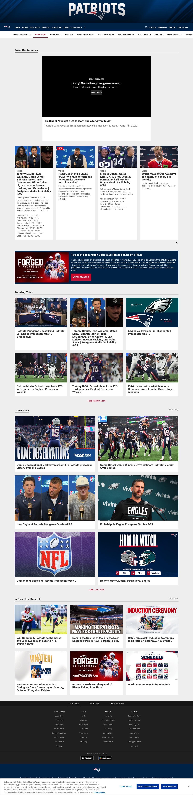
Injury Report (83, 724)
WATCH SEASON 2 (81, 277)
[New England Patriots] (96, 770)
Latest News (59, 716)
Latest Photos (59, 729)
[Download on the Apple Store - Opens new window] (87, 758)
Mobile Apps (134, 733)
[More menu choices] (85, 27)
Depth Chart (84, 720)
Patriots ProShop (134, 716)
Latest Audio (59, 724)
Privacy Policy (99, 792)
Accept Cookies (169, 786)
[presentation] (177, 243)
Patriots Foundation (59, 733)
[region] (96, 786)
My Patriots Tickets (108, 720)
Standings (83, 742)
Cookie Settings (126, 786)
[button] (96, 92)
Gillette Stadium (108, 737)
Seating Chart (108, 733)
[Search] (146, 27)
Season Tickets (108, 724)
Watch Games (108, 742)
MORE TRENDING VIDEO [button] (96, 401)
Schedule (83, 737)
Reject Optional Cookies (148, 786)
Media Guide (134, 737)
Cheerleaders (59, 742)
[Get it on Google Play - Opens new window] (105, 759)
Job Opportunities (134, 742)
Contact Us (134, 746)
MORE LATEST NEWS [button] (96, 590)
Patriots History (59, 737)
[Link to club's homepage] (7, 27)
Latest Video (59, 720)
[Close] (189, 786)
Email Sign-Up (134, 724)
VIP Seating (108, 729)
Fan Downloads (134, 729)
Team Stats (84, 729)
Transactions (83, 733)
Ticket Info (108, 716)
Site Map (59, 746)
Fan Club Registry (134, 720)
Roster (84, 716)
